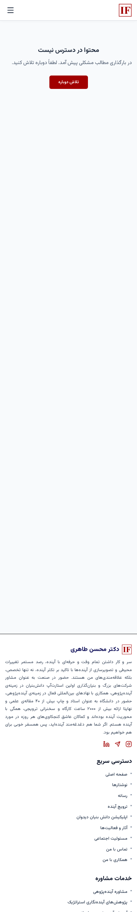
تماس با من (116, 849)
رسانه (122, 796)
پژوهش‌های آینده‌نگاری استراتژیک (97, 902)
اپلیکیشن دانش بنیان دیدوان (101, 817)
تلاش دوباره (68, 82)
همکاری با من (115, 860)
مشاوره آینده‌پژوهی (110, 891)
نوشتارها (119, 785)
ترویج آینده (117, 806)
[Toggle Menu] (10, 10)
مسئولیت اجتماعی (110, 838)
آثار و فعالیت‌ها (113, 828)
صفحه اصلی (116, 774)
